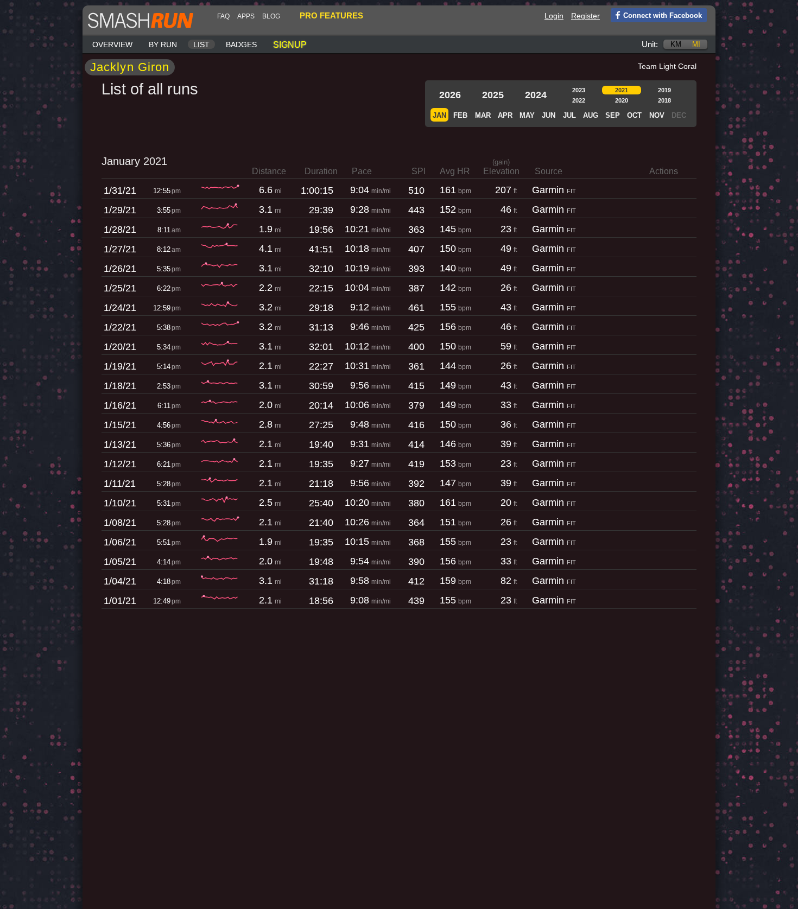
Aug (590, 115)
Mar (483, 115)
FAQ (223, 16)
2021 (621, 90)
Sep (612, 115)
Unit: (650, 44)
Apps (246, 16)
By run (163, 44)
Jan (439, 115)
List (201, 44)
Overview (112, 44)
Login (553, 15)
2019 (664, 90)
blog (271, 16)
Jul (569, 115)
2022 (578, 100)
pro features (331, 15)
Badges (241, 44)
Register (585, 15)
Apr (505, 115)
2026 (450, 95)
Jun (548, 115)
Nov (656, 115)
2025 (493, 95)
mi (696, 44)
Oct (634, 115)
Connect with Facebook (662, 15)
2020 (621, 100)
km (675, 44)
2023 (578, 90)
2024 (536, 95)
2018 (664, 100)
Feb (460, 115)
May (527, 115)
